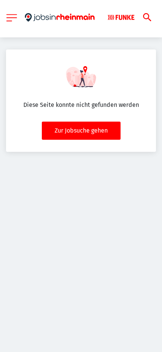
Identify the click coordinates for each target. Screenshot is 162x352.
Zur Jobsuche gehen (81, 130)
